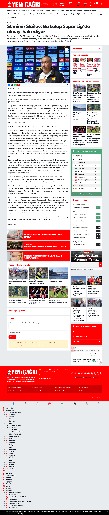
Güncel (52, 14)
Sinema (93, 14)
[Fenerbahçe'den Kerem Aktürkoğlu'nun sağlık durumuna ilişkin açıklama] (38, 273)
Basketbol (15, 429)
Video (8, 471)
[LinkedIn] (85, 373)
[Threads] (94, 373)
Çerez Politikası (11, 513)
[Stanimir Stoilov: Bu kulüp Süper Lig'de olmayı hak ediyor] (38, 64)
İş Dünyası (45, 14)
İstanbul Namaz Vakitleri (64, 387)
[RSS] (100, 373)
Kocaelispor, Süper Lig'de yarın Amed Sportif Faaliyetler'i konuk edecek (17, 300)
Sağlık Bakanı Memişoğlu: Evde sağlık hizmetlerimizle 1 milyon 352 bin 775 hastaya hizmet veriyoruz (78, 315)
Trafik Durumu (84, 387)
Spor (67, 10)
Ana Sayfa (9, 408)
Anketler (9, 484)
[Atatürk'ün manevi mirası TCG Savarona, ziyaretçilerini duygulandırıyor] (78, 280)
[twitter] (25, 403)
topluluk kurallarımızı (24, 342)
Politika (47, 10)
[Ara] (101, 4)
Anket (33, 10)
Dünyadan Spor (17, 432)
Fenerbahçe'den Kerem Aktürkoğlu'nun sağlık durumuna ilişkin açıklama (37, 281)
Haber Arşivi (84, 390)
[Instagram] (82, 373)
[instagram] (37, 403)
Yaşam (10, 14)
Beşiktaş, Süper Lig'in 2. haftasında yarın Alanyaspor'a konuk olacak (58, 300)
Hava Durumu (38, 387)
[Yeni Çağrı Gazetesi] (24, 4)
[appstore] (78, 378)
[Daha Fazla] (18, 85)
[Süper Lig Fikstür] (99, 200)
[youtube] (49, 403)
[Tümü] (99, 48)
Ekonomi (61, 10)
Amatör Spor (16, 425)
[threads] (86, 403)
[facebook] (13, 403)
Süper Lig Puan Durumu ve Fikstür (20, 501)
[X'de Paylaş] (12, 85)
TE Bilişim (99, 397)
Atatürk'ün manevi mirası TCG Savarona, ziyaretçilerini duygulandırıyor (79, 292)
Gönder (12, 337)
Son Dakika (12, 18)
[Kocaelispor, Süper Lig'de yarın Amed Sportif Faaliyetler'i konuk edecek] (18, 292)
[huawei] (95, 378)
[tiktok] (74, 403)
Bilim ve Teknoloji (76, 10)
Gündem (40, 10)
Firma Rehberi (10, 475)
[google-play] (87, 378)
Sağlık (73, 14)
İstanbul (86, 14)
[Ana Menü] (101, 14)
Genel (59, 14)
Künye (8, 486)
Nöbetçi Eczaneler (16, 387)
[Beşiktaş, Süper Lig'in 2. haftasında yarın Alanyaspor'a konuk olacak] (58, 292)
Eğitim (79, 14)
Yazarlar (9, 473)
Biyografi (66, 14)
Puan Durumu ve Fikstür (16, 390)
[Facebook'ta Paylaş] (9, 85)
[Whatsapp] (97, 373)
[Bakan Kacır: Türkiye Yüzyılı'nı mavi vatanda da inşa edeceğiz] (94, 280)
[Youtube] (88, 373)
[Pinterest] (79, 373)
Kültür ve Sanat (90, 10)
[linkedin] (98, 403)
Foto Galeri (10, 468)
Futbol (14, 427)
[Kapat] (108, 511)
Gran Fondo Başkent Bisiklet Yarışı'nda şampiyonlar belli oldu (18, 281)
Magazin (25, 14)
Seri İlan (8, 477)
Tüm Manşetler (38, 390)
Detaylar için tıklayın (86, 194)
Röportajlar (25, 10)
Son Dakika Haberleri (63, 390)
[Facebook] (72, 373)
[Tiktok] (91, 373)
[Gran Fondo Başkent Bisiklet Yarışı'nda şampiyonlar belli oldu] (18, 273)
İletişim (8, 488)
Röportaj (17, 14)
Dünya (54, 10)
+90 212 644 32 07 (46, 375)
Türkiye (32, 14)
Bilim (90, 286)
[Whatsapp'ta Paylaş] (15, 85)
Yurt (38, 14)
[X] (76, 373)
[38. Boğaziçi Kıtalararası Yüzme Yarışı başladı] (58, 273)
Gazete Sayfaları (13, 10)
